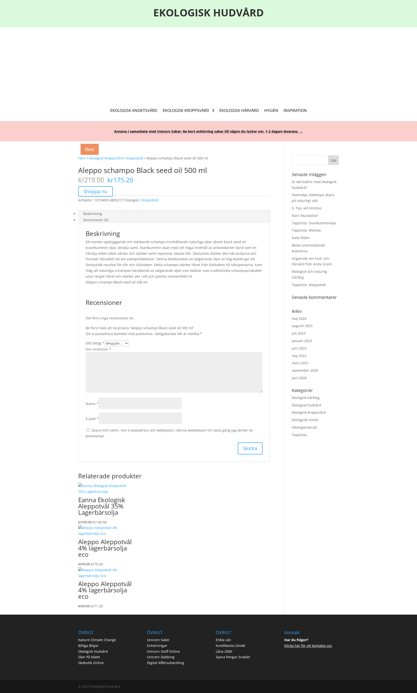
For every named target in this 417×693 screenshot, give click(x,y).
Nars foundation (305, 215)
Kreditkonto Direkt (230, 645)
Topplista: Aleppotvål (309, 284)
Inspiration (295, 111)
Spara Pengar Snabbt (233, 657)
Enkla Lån (223, 640)
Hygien (271, 111)
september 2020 (305, 370)
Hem (82, 158)
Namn (92, 403)
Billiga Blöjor (88, 645)
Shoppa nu (95, 191)
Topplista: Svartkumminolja (314, 223)
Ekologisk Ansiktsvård (133, 111)
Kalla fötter (301, 237)
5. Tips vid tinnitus (307, 208)
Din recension (98, 349)
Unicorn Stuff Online (163, 651)
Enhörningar (157, 645)
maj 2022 (299, 355)
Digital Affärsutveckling (165, 662)
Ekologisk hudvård (306, 405)
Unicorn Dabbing (160, 657)
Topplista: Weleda (306, 230)
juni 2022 (299, 348)
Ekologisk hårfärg (306, 397)
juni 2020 (299, 378)
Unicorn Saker (158, 640)
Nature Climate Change (97, 640)
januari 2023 (302, 340)
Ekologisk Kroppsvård (186, 111)
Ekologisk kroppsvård (106, 158)
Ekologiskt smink (305, 420)
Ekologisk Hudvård (93, 651)
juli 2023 (299, 333)
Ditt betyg (95, 343)
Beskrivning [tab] (92, 213)
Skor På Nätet (89, 657)
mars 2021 (300, 363)
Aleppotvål (134, 158)
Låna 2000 (224, 651)
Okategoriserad (304, 427)
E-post (92, 418)
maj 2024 (299, 318)
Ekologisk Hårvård (239, 111)
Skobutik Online (91, 662)
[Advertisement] (208, 63)
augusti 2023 (302, 325)
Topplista (299, 434)
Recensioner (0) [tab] (95, 220)
